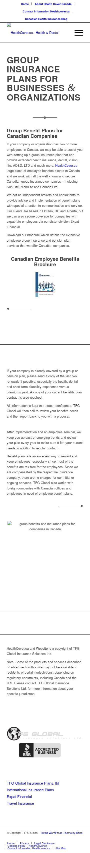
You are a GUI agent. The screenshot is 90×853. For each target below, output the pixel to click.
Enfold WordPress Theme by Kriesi (61, 833)
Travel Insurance (20, 803)
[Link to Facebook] (57, 838)
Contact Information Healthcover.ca (46, 11)
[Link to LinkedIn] (72, 838)
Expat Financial (19, 796)
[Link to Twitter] (49, 838)
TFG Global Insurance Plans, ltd (33, 783)
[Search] (65, 33)
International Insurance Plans (30, 789)
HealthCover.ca (66, 165)
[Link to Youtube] (64, 838)
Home (25, 4)
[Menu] (76, 33)
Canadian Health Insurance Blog (46, 19)
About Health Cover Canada (53, 4)
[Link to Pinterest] (79, 838)
